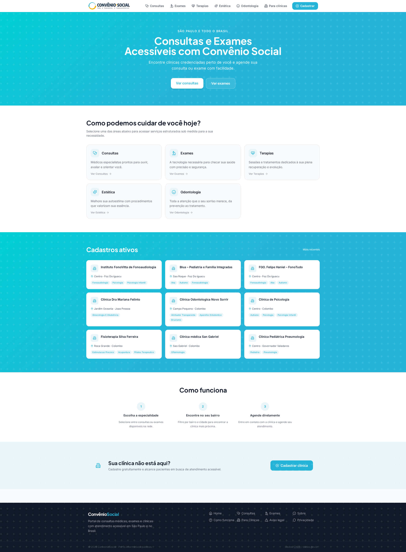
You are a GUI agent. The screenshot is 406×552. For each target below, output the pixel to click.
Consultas (157, 6)
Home (218, 513)
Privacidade (305, 520)
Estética (224, 6)
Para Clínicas (250, 520)
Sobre (301, 513)
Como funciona (224, 520)
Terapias (202, 6)
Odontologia (249, 6)
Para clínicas (278, 6)
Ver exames (220, 83)
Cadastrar (307, 6)
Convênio (103, 514)
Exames (180, 6)
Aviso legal (276, 520)
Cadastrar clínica (294, 465)
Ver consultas (187, 83)
